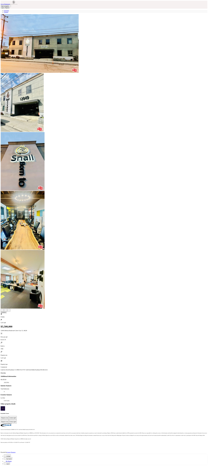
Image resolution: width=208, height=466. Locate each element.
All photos (3, 312)
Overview (6, 10)
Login (2, 7)
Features (6, 12)
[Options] (2, 310)
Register (7, 7)
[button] (104, 43)
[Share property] (8, 310)
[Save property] (5, 310)
